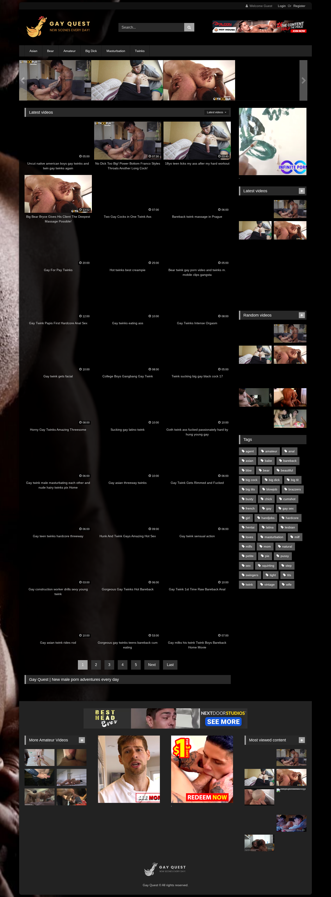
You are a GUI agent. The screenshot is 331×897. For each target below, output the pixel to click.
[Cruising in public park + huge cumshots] (39, 777)
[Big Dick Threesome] (290, 397)
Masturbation (116, 51)
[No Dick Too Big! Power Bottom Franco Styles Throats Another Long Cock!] (271, 81)
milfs (249, 546)
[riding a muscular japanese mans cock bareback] (39, 757)
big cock (251, 480)
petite (250, 556)
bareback (290, 460)
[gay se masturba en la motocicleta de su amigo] (290, 376)
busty (249, 499)
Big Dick (91, 51)
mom (267, 546)
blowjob (271, 489)
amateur (271, 451)
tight (273, 575)
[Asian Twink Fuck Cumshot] (255, 397)
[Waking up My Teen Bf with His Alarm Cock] (72, 777)
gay (268, 508)
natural (287, 546)
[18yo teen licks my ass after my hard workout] (55, 81)
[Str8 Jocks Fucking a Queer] (72, 796)
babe (268, 460)
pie (267, 556)
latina (270, 527)
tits (289, 575)
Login (282, 6)
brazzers (294, 489)
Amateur (69, 51)
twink (249, 584)
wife (289, 584)
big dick (274, 480)
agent (250, 451)
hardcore (292, 518)
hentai (250, 527)
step (289, 565)
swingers (252, 575)
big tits (250, 489)
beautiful (287, 470)
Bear (50, 51)
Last (170, 665)
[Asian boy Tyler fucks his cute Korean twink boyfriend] (291, 823)
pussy (285, 556)
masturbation (274, 537)
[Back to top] (317, 883)
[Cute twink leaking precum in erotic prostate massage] (39, 796)
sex (248, 565)
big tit (295, 480)
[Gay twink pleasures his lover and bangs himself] (255, 419)
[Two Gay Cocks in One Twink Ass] (255, 251)
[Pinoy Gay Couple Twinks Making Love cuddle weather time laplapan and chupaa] (290, 419)
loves (249, 537)
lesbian (290, 527)
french (250, 508)
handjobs (267, 518)
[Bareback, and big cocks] (259, 796)
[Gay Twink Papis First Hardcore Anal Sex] (290, 294)
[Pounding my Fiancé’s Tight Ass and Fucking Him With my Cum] (72, 757)
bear (266, 470)
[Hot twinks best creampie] (290, 273)
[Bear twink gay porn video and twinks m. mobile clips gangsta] (255, 294)
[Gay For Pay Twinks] (255, 273)
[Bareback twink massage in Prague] (290, 251)
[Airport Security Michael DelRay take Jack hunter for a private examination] (291, 790)
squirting (268, 565)
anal (291, 451)
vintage (269, 584)
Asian (33, 51)
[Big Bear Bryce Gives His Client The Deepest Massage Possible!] (127, 81)
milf (297, 537)
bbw (249, 470)
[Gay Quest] (59, 27)
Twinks (140, 51)
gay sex (288, 508)
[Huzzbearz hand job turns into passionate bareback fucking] (259, 843)
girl (248, 518)
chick (268, 499)
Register (299, 6)
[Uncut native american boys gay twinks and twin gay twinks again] (199, 77)
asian (249, 460)
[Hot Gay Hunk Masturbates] (255, 376)
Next (152, 665)
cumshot (289, 499)
